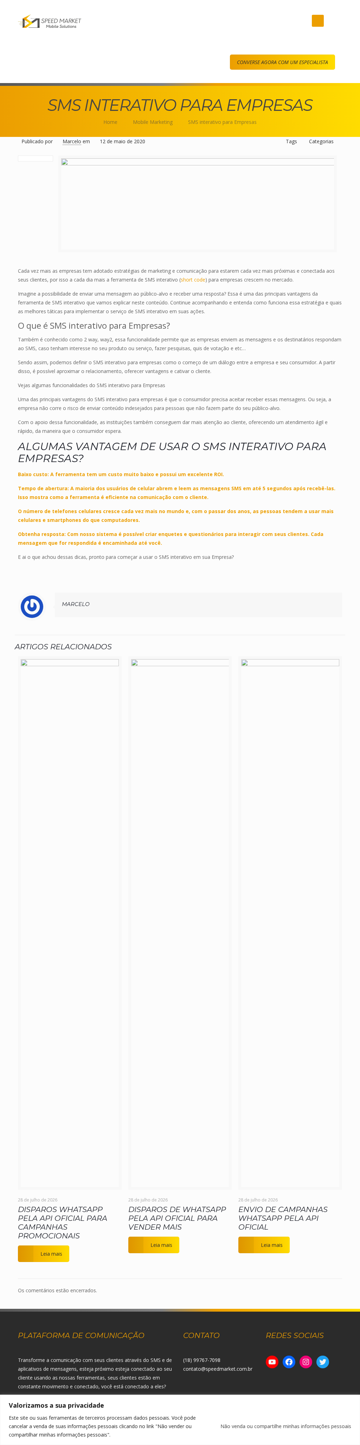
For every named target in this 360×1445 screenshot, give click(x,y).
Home (110, 122)
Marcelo (72, 141)
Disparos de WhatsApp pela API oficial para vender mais (177, 1218)
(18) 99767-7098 (201, 1360)
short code (193, 279)
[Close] (352, 1400)
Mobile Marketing (153, 122)
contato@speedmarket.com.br (217, 1368)
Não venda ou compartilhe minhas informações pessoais (285, 1426)
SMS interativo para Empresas (222, 122)
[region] (180, 1420)
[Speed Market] (49, 21)
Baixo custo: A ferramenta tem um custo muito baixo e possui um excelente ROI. (121, 474)
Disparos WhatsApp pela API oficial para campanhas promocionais (62, 1222)
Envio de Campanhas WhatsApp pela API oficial (283, 1218)
